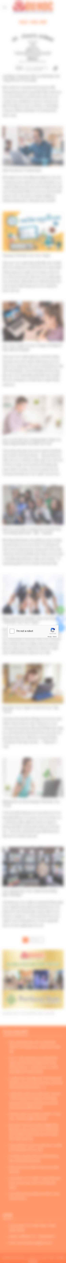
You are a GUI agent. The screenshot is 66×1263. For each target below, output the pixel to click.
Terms (54, 636)
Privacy (50, 636)
